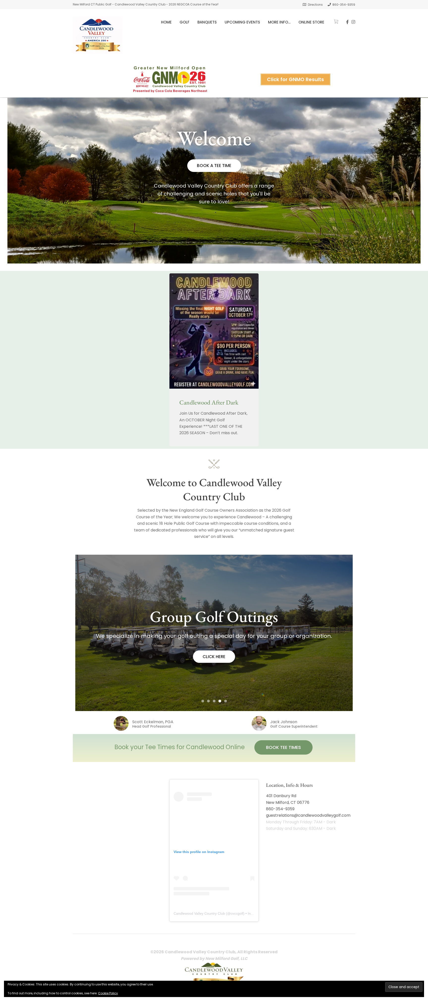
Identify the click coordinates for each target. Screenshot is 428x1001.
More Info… (279, 22)
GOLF (184, 22)
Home (166, 22)
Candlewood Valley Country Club (199, 913)
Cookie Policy (108, 993)
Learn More (214, 661)
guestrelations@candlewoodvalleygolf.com (308, 815)
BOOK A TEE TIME (214, 165)
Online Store (311, 22)
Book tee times (283, 747)
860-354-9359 (280, 809)
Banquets (207, 22)
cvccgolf (237, 913)
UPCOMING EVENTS (242, 22)
